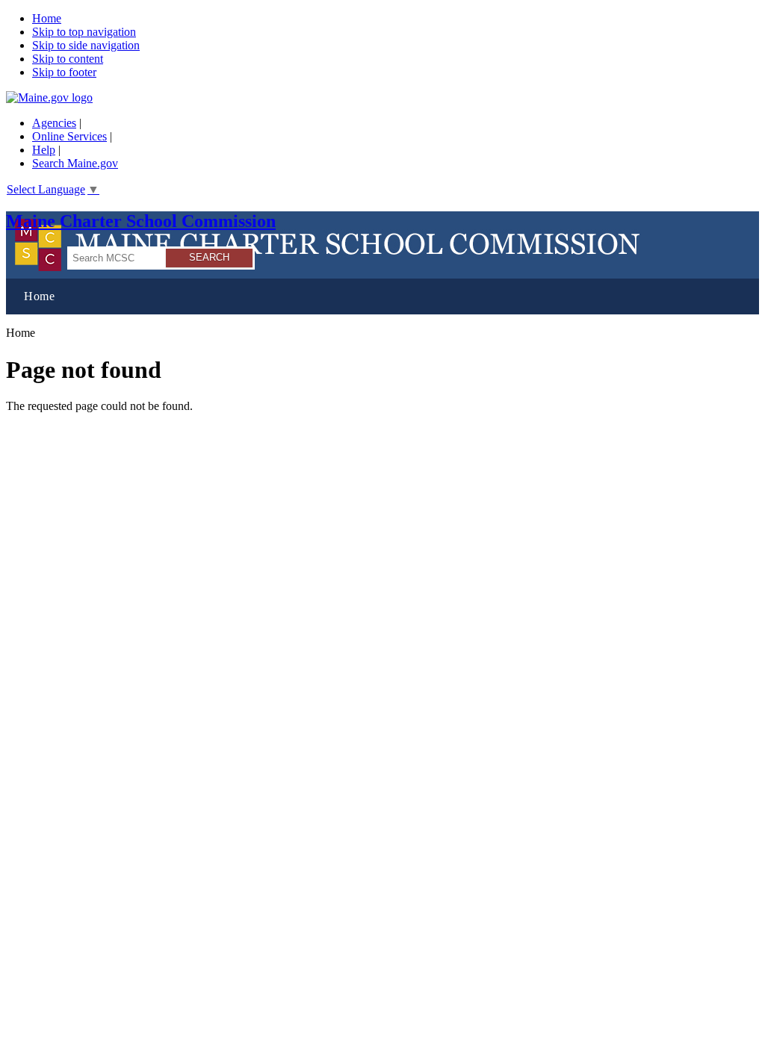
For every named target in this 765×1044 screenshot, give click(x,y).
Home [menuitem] (39, 296)
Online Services (69, 136)
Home (46, 18)
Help (43, 149)
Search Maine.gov (75, 163)
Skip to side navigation (86, 45)
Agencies (54, 122)
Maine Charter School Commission (141, 221)
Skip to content (67, 58)
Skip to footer (64, 72)
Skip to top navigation (84, 31)
